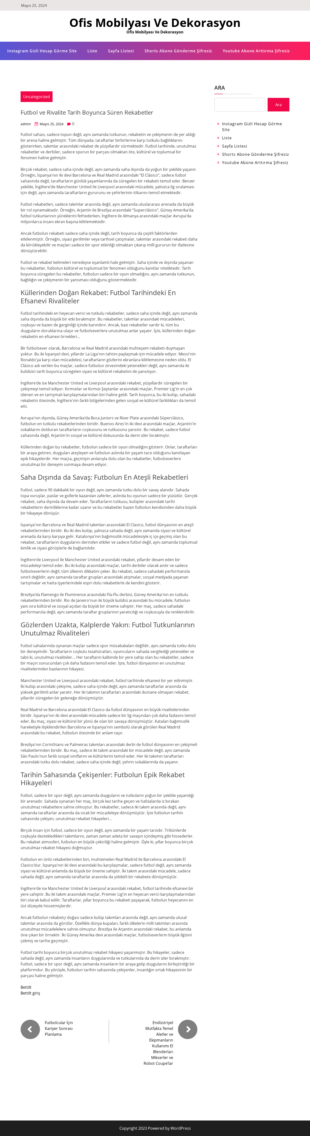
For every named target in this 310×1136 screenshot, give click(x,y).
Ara (219, 87)
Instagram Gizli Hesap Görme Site (42, 51)
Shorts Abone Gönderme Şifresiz (178, 51)
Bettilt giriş (30, 993)
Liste (92, 51)
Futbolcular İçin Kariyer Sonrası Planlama (59, 1028)
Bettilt (26, 987)
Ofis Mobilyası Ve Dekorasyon (155, 22)
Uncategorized (36, 96)
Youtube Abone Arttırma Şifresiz (256, 51)
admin (26, 124)
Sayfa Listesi (121, 51)
